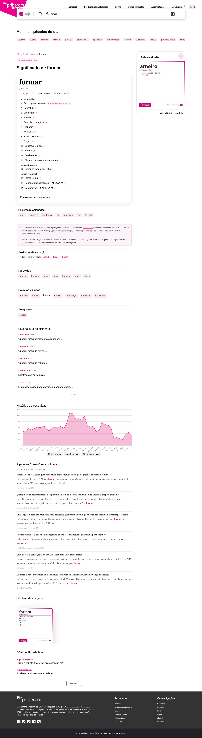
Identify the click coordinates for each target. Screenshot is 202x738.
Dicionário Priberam (26, 54)
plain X (160, 718)
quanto (33, 40)
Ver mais (74, 395)
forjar (55, 276)
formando (68, 215)
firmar (46, 276)
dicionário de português (79, 707)
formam (66, 276)
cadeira (21, 40)
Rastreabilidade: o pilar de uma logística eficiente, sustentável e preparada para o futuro (61, 535)
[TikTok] (29, 723)
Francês (56, 257)
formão (35, 295)
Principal (72, 7)
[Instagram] (24, 723)
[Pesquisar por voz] (47, 14)
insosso (127, 40)
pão (57, 215)
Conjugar (25, 93)
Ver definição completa (171, 113)
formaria (58, 295)
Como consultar (136, 7)
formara (23, 276)
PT (21, 14)
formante (24, 295)
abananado (24, 334)
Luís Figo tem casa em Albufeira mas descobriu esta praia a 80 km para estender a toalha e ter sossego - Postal (72, 515)
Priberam (160, 707)
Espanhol (46, 257)
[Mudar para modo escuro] (192, 7)
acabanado (23, 358)
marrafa (56, 40)
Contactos (161, 704)
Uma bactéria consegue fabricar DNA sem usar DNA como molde (49, 555)
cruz (79, 215)
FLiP (159, 711)
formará (35, 276)
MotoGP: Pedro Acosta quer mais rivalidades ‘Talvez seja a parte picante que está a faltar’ (62, 475)
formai (77, 276)
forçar (87, 276)
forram (23, 315)
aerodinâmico (25, 370)
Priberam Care (162, 721)
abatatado (23, 346)
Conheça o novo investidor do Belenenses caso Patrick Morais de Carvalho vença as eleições (63, 575)
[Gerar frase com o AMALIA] (35, 108)
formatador (100, 295)
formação (33, 215)
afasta (21, 382)
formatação (71, 295)
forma (22, 215)
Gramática (177, 7)
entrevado (185, 40)
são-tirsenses (113, 40)
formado (89, 215)
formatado (86, 295)
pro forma (47, 215)
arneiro (44, 40)
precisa (68, 40)
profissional (82, 40)
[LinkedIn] (34, 723)
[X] (39, 723)
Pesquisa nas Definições (96, 7)
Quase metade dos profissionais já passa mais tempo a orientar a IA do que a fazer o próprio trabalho (68, 495)
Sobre (118, 7)
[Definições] (172, 14)
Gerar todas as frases (29, 60)
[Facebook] (19, 723)
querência (140, 40)
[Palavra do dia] (181, 56)
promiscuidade (168, 40)
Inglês (65, 257)
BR (27, 14)
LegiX (159, 714)
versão (153, 40)
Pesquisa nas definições (124, 707)
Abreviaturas (157, 7)
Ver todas (74, 683)
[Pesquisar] (40, 14)
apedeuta (97, 40)
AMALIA (87, 227)
